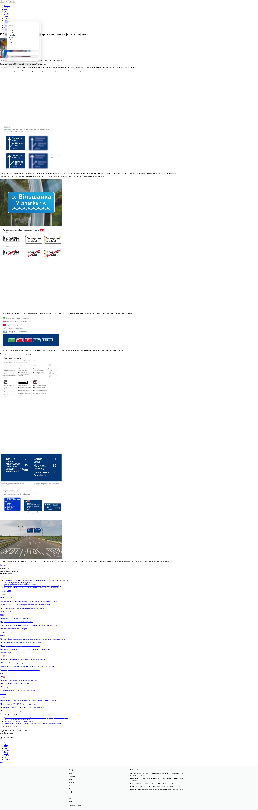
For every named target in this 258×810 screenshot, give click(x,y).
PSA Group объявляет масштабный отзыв (15, 683)
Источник (3, 565)
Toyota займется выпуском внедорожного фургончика (19, 690)
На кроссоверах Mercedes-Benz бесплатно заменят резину (21, 642)
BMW (6, 7)
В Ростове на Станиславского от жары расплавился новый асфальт (24, 598)
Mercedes (7, 6)
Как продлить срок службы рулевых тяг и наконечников (20, 646)
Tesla (5, 9)
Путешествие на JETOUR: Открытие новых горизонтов (20, 704)
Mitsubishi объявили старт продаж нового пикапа (18, 663)
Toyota (6, 15)
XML (2, 763)
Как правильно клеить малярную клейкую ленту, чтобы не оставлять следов (27, 711)
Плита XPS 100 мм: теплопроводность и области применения (22, 707)
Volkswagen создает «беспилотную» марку (15, 687)
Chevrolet (7, 18)
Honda (6, 17)
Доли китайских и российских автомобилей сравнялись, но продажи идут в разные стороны (36, 580)
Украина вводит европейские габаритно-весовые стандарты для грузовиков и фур (32, 586)
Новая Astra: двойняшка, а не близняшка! (18, 582)
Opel (5, 20)
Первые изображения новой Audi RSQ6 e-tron (20, 584)
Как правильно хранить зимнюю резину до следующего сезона (23, 659)
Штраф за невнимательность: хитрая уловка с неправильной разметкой (25, 649)
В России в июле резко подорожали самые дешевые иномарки (22, 608)
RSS (1, 594)
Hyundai (7, 13)
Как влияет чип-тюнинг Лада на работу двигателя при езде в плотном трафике (31, 587)
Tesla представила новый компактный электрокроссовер (20, 670)
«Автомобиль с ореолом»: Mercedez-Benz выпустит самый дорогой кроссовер (28, 666)
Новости (3, 694)
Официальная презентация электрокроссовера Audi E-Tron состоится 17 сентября (29, 601)
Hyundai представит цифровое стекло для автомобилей (20, 680)
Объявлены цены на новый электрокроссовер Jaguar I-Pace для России (25, 605)
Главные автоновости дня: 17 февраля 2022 (16, 629)
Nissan (6, 11)
